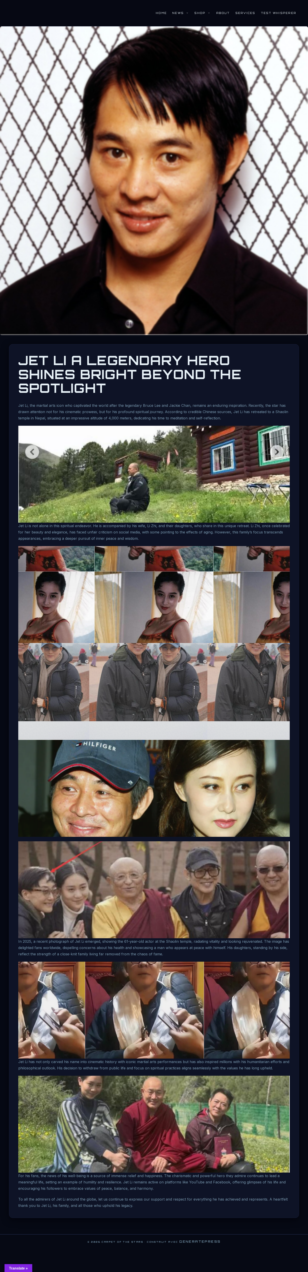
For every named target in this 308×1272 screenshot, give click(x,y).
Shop (199, 13)
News (178, 13)
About (223, 13)
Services (245, 13)
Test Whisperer (278, 13)
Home (161, 13)
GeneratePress (200, 1241)
